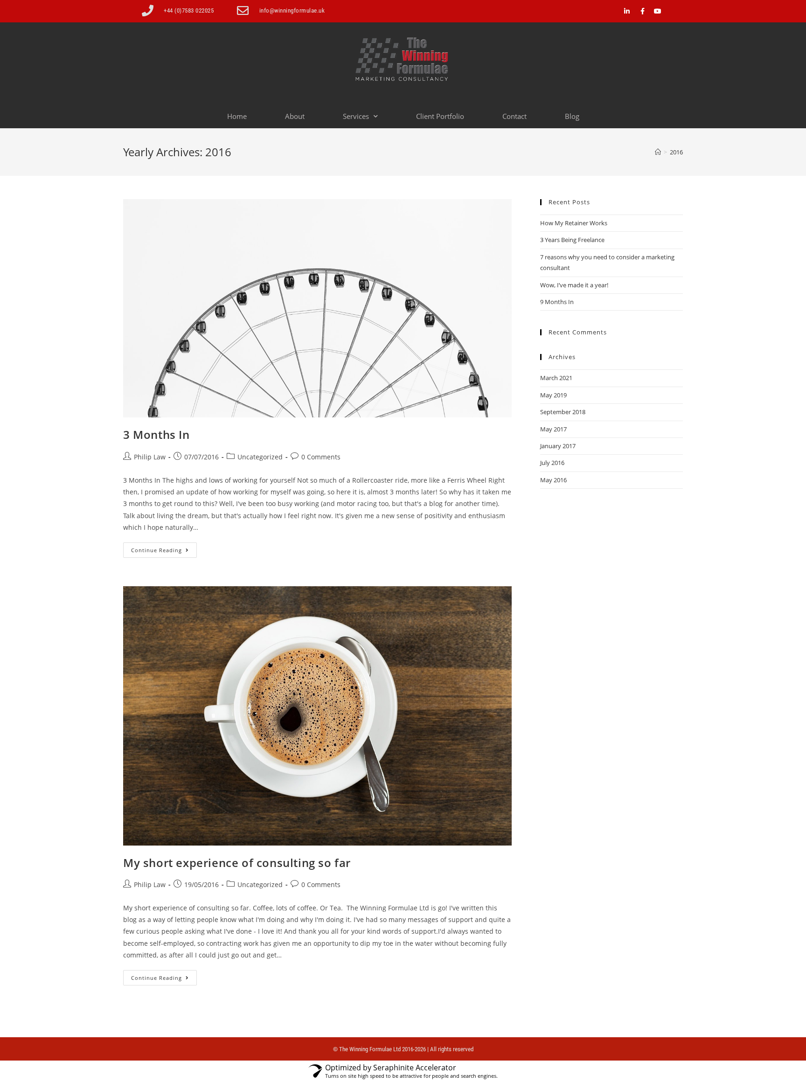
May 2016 (553, 480)
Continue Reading (164, 548)
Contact (514, 116)
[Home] (658, 152)
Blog (572, 116)
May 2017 (553, 429)
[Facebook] (642, 11)
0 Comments (320, 456)
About (295, 116)
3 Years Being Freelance (572, 240)
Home (237, 116)
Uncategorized (260, 456)
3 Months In (156, 434)
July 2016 (552, 462)
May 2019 (553, 395)
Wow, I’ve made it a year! (574, 285)
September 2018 (562, 412)
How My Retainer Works (573, 223)
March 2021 (556, 378)
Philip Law (150, 456)
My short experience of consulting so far (237, 862)
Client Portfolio (440, 116)
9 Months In (557, 302)
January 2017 (558, 446)
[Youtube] (657, 11)
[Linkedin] (626, 11)
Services (356, 116)
